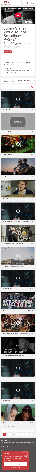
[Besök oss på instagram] (5, 447)
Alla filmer (12, 81)
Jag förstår (15, 464)
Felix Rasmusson (16, 44)
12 (22, 434)
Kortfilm (8, 51)
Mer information (15, 467)
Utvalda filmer (6, 81)
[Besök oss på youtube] (7, 447)
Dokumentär (27, 80)
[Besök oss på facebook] (1, 447)
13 (27, 434)
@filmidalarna (6, 450)
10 (13, 434)
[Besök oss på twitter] (3, 447)
